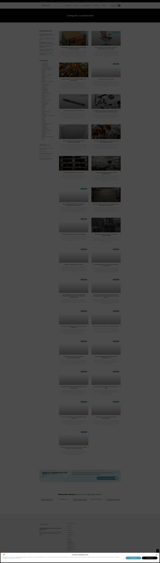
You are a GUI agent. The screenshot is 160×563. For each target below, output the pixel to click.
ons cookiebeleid (10, 558)
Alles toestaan (133, 557)
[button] (157, 554)
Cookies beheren (149, 557)
